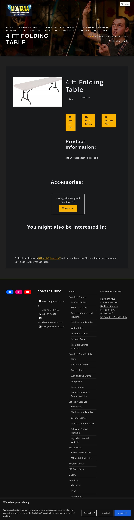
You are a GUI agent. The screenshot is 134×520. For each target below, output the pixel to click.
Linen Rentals (77, 387)
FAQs (73, 490)
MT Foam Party (64, 30)
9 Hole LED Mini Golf (81, 452)
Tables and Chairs (79, 364)
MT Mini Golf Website (81, 458)
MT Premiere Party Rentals (113, 317)
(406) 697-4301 (49, 314)
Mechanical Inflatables (82, 322)
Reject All (106, 513)
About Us (75, 485)
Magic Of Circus (40, 30)
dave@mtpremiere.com (53, 326)
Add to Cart (70, 124)
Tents (73, 358)
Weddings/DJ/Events (81, 375)
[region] (67, 509)
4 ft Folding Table (119, 41)
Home (9, 27)
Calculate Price (109, 122)
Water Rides (77, 328)
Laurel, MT (55, 258)
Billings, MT (43, 258)
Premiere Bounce (109, 302)
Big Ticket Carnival (109, 306)
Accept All (122, 513)
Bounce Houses (78, 301)
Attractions (76, 406)
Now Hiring (76, 496)
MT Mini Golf (106, 313)
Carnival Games (78, 339)
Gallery (84, 30)
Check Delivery (88, 122)
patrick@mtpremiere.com (50, 322)
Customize (88, 513)
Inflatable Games (79, 333)
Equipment (76, 381)
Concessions (77, 370)
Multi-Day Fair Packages (82, 423)
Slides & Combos (79, 307)
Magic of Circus (107, 298)
